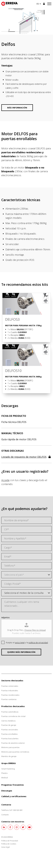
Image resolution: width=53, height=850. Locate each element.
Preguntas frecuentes (12, 784)
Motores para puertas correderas (15, 752)
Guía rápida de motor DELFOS (18, 439)
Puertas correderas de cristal (13, 716)
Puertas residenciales (10, 695)
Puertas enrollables (9, 734)
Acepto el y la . (27, 642)
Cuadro (19, 332)
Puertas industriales (9, 690)
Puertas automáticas (9, 712)
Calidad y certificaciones (13, 796)
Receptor (17, 335)
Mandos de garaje (8, 756)
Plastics (4, 773)
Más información (17, 107)
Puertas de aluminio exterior (13, 743)
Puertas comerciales (9, 686)
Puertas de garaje (8, 725)
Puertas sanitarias (9, 699)
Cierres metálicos (8, 721)
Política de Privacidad (9, 841)
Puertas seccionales (9, 729)
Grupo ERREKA (8, 763)
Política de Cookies (8, 844)
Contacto (5, 814)
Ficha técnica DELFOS (13, 422)
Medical (4, 777)
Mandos (17, 338)
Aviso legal (5, 847)
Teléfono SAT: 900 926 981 (12, 810)
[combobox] (26, 574)
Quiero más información (21, 652)
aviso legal (19, 642)
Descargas (6, 790)
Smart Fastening (8, 769)
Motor (17, 329)
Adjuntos (5, 617)
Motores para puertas (10, 747)
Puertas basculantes (9, 738)
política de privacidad (38, 642)
